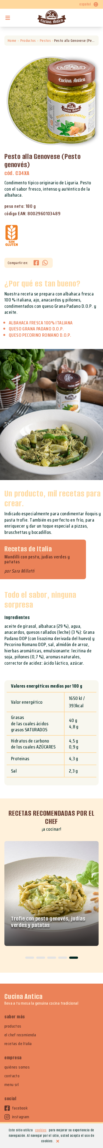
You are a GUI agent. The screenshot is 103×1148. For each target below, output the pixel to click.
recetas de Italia (18, 1043)
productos (12, 1026)
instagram (20, 1117)
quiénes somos (17, 1067)
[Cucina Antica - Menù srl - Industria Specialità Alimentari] (51, 18)
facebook (19, 1108)
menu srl (11, 1084)
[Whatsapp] (45, 263)
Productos (28, 40)
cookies (41, 1130)
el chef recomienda (20, 1035)
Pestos (45, 40)
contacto (12, 1076)
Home (12, 40)
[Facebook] (38, 263)
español (85, 4)
